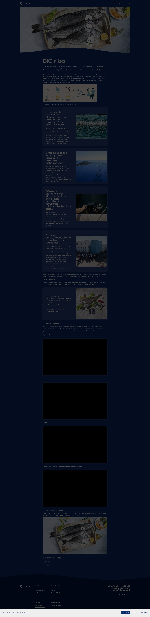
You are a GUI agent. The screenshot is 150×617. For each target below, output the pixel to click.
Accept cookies (126, 612)
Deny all (135, 612)
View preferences (144, 612)
